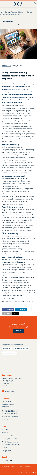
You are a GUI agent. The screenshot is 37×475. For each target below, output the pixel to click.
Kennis (7, 12)
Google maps (9, 391)
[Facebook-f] (3, 460)
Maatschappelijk (7, 436)
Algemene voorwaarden (20, 471)
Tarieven (5, 430)
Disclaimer (32, 472)
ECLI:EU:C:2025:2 (8, 298)
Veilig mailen (6, 451)
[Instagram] (10, 460)
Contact (5, 448)
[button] (3, 4)
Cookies (32, 471)
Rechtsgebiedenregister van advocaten (15, 439)
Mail (19, 331)
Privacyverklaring (21, 472)
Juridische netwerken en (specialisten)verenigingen (11, 443)
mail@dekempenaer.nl (11, 414)
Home (2, 12)
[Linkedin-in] (7, 460)
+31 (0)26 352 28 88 (10, 411)
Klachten (5, 433)
